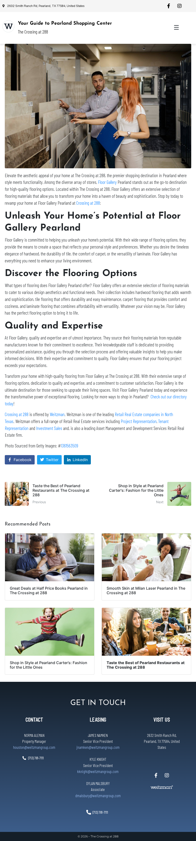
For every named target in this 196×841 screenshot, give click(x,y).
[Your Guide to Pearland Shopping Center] (8, 26)
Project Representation (139, 421)
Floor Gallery (107, 182)
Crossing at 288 (88, 203)
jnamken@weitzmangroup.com (98, 747)
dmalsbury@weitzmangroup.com (98, 795)
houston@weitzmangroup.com (34, 747)
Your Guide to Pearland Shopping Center (65, 23)
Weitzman (57, 414)
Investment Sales (49, 428)
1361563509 (69, 445)
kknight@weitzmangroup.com (98, 771)
